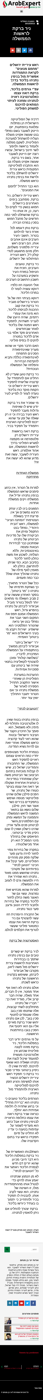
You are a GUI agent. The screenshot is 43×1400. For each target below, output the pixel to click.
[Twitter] (27, 1303)
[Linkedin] (15, 1303)
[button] (21, 11)
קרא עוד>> (34, 1320)
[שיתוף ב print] (18, 50)
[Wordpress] (9, 1303)
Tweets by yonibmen (29, 1353)
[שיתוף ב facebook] (30, 50)
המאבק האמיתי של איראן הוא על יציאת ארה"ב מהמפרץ (27, 1335)
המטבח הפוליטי (27, 21)
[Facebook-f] (33, 1303)
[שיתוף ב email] (12, 50)
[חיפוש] (7, 1249)
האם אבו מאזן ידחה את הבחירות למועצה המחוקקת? (27, 1327)
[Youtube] (21, 1303)
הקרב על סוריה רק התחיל (29, 1318)
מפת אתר (38, 1388)
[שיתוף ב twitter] (24, 50)
